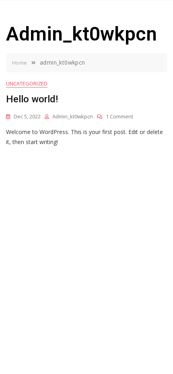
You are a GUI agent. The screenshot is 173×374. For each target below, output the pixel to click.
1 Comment (119, 116)
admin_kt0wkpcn (72, 116)
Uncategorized (26, 83)
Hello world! (32, 99)
